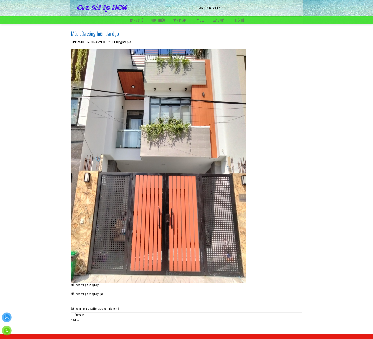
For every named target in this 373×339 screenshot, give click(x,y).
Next (75, 319)
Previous (77, 315)
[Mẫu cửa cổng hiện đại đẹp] (158, 165)
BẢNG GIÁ (219, 20)
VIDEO (201, 20)
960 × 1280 (106, 42)
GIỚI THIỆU (158, 20)
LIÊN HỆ (239, 20)
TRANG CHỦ (135, 20)
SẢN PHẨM (179, 20)
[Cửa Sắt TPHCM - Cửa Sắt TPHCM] (131, 8)
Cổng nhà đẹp (123, 42)
